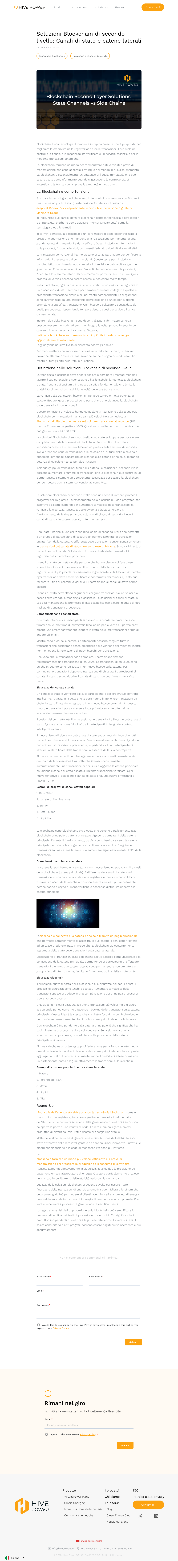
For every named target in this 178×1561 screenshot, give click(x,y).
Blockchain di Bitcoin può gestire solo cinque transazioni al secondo (83, 421)
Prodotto (59, 7)
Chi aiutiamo (80, 7)
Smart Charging (74, 1503)
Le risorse (112, 1503)
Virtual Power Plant (76, 1496)
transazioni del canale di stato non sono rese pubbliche (77, 546)
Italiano (15, 1557)
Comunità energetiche (78, 1515)
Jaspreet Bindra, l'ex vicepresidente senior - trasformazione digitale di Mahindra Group (84, 210)
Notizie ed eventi (117, 1521)
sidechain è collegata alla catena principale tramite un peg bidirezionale (88, 936)
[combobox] (14, 1558)
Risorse (119, 7)
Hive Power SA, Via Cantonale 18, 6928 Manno (106, 1548)
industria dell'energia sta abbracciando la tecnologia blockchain (81, 1112)
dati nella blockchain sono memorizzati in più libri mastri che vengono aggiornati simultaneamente (84, 338)
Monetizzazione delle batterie (83, 1509)
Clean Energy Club (119, 1515)
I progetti (112, 1490)
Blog (109, 1509)
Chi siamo (101, 7)
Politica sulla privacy (148, 1496)
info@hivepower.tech (63, 1548)
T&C (135, 1490)
